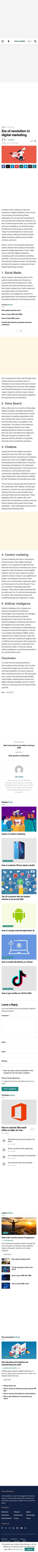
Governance (18, 1515)
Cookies (22, 1539)
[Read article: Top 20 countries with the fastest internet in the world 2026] (19, 881)
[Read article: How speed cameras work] (6, 1261)
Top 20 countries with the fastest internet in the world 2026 (16, 898)
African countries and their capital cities (20, 1148)
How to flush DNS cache (11, 318)
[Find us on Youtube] (21, 1528)
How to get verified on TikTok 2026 (16, 993)
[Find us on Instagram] (10, 1528)
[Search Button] (35, 41)
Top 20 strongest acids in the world (22, 1268)
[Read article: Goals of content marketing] (19, 819)
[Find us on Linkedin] (13, 1528)
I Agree (29, 1549)
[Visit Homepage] (19, 41)
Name (4, 1042)
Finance (17, 1512)
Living (5, 1233)
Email (3, 1051)
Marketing (10, 692)
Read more (8, 1254)
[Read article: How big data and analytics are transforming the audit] (19, 1350)
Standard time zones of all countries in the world (21, 1140)
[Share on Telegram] (26, 166)
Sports (28, 1512)
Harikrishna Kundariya (10, 1368)
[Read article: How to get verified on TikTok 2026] (19, 978)
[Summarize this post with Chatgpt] (30, 166)
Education (5, 1515)
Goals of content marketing (13, 834)
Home (3, 127)
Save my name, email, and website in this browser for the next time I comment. (18, 1071)
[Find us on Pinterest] (17, 1528)
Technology (10, 127)
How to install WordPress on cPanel (17, 961)
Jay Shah (11, 140)
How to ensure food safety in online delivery (19, 1393)
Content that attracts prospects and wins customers (17, 323)
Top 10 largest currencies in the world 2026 (22, 1155)
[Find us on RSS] (25, 1528)
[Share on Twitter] (8, 166)
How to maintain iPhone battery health (18, 865)
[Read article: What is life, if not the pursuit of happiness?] (19, 1226)
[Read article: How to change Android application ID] (19, 915)
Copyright (16, 1541)
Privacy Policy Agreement (11, 1078)
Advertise (4, 1539)
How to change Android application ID (18, 930)
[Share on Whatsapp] (21, 166)
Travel (28, 1518)
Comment (6, 1015)
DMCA (25, 1541)
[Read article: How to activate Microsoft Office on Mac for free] (19, 1112)
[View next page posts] (20, 331)
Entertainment (7, 1518)
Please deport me (9, 1386)
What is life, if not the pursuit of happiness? (18, 1237)
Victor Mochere (8, 1240)
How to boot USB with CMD (12, 314)
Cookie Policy (18, 1549)
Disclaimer (14, 1539)
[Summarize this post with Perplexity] (34, 166)
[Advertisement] (19, 19)
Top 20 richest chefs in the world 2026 (20, 1163)
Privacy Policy (6, 1541)
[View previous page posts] (17, 331)
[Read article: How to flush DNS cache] (6, 1286)
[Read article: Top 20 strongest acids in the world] (6, 1269)
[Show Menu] (3, 41)
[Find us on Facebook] (2, 1528)
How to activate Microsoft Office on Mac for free (14, 1129)
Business (6, 1357)
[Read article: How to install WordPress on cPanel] (19, 947)
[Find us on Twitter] (6, 1528)
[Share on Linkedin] (12, 166)
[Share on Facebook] (3, 166)
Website (4, 1061)
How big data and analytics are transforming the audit (15, 1363)
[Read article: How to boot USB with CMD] (6, 1277)
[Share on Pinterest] (17, 166)
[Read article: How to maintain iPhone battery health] (19, 850)
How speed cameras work (11, 310)
